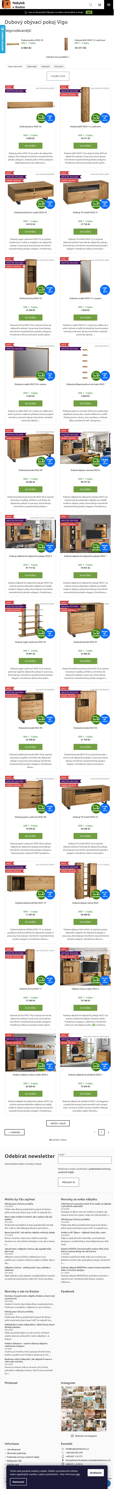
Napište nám (13, 1464)
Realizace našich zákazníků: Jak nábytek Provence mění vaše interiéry (28, 1360)
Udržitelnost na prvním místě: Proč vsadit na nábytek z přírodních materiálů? (86, 1205)
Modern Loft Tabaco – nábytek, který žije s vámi (83, 1232)
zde (78, 1474)
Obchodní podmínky (16, 1453)
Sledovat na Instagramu (86, 1435)
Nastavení (18, 1481)
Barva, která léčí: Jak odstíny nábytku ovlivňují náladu (30, 1232)
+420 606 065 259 (74, 1452)
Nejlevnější (32, 66)
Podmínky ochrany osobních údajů (23, 1456)
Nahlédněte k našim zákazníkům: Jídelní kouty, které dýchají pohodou (30, 1325)
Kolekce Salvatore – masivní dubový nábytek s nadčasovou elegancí (26, 1344)
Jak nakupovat (14, 1449)
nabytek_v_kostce (74, 1463)
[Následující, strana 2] (101, 1132)
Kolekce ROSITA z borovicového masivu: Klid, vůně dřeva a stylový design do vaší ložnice (85, 1250)
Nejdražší (45, 66)
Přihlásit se (68, 1182)
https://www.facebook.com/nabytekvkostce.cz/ (88, 1460)
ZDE (89, 12)
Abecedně (58, 66)
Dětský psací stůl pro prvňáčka (19, 1203)
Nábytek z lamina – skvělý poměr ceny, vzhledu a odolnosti (27, 1268)
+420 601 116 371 (74, 1456)
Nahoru (15, 1132)
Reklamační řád (14, 1460)
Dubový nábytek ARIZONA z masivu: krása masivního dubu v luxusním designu (85, 1268)
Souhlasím (96, 1472)
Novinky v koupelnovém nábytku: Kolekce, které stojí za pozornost (30, 1297)
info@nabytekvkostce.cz (77, 1448)
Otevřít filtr (58, 76)
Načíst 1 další (58, 1123)
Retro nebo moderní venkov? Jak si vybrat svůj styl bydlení (28, 1218)
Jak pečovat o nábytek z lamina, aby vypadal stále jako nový (28, 1250)
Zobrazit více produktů (57, 56)
